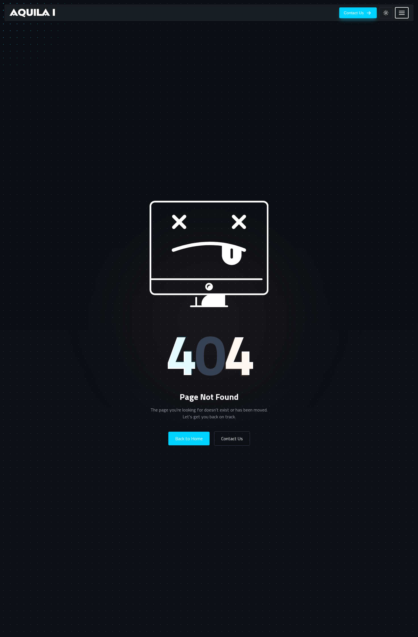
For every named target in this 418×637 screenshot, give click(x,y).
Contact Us (232, 438)
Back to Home (189, 438)
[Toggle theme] (386, 12)
